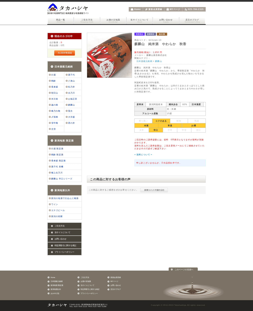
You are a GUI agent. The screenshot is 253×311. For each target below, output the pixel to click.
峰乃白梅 (55, 111)
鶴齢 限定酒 (57, 154)
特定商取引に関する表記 (65, 245)
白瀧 (53, 75)
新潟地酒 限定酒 (64, 140)
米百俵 (54, 99)
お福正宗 (72, 99)
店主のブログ (192, 21)
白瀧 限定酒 (57, 148)
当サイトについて (139, 21)
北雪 (53, 129)
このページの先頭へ (184, 269)
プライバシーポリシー (64, 252)
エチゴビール (58, 210)
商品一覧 (60, 21)
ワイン (54, 204)
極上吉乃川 (57, 172)
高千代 (71, 75)
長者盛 (54, 87)
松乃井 (71, 87)
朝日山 (54, 93)
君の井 (71, 123)
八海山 (71, 81)
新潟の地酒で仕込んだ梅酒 (64, 198)
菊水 (70, 111)
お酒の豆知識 (113, 21)
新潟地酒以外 (62, 190)
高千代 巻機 (57, 166)
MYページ (175, 9)
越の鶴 (54, 105)
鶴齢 (53, 81)
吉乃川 (71, 93)
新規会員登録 (155, 9)
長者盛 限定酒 (58, 160)
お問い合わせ (166, 21)
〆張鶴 (54, 117)
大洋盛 (71, 117)
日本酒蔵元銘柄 (64, 66)
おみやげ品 (55, 293)
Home (137, 9)
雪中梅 (54, 123)
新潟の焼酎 (57, 216)
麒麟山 (71, 105)
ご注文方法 (86, 21)
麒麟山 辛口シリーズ (61, 179)
